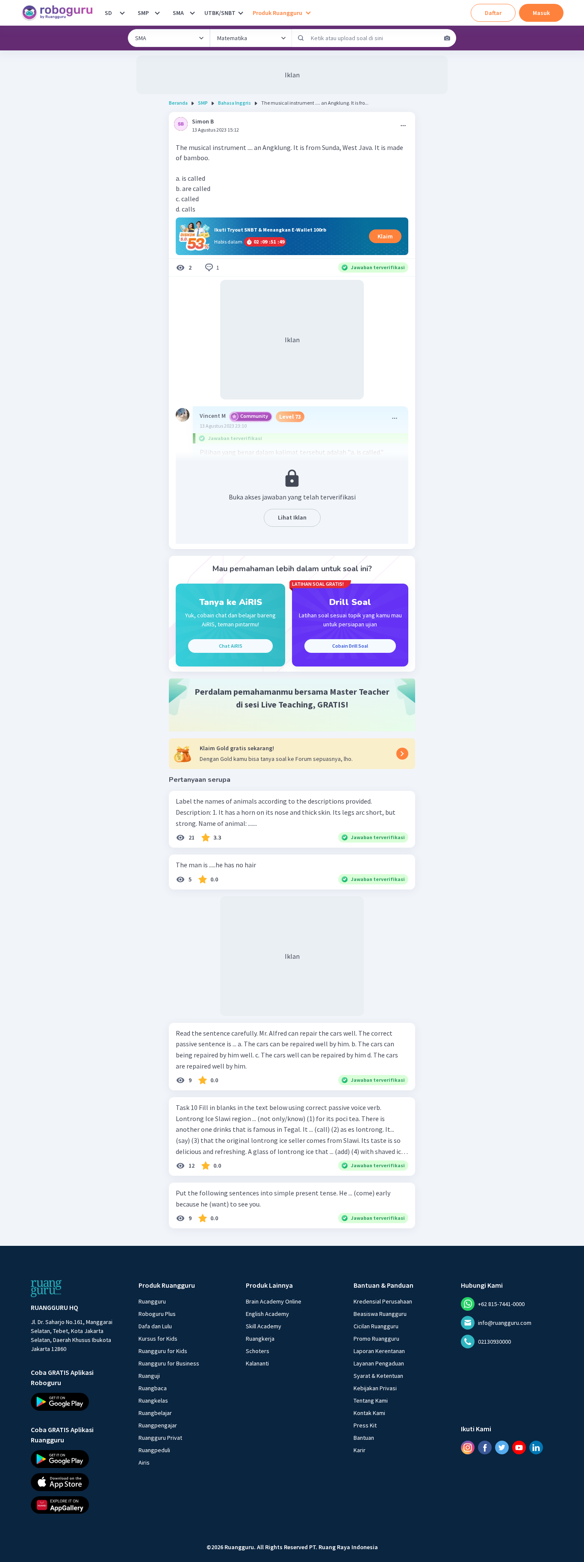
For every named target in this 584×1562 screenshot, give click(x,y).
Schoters (257, 1351)
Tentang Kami (371, 1400)
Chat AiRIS (230, 646)
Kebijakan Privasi (375, 1388)
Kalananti (257, 1363)
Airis (144, 1462)
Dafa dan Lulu (155, 1326)
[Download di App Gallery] (77, 1505)
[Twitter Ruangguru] (502, 1447)
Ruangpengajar (158, 1425)
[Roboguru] (60, 13)
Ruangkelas (153, 1400)
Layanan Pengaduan (379, 1363)
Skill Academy (263, 1326)
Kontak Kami (369, 1413)
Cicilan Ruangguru (376, 1326)
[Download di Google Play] (77, 1402)
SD (108, 13)
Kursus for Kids (158, 1338)
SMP (143, 13)
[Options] (403, 125)
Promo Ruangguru (376, 1338)
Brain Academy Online (273, 1301)
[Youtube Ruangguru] (519, 1447)
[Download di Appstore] (77, 1482)
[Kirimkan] (301, 38)
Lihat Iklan (292, 517)
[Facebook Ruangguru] (485, 1447)
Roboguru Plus (157, 1314)
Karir (360, 1450)
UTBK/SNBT (220, 13)
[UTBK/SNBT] (241, 13)
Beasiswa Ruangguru (380, 1314)
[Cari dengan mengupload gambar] (447, 38)
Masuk (541, 13)
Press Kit (365, 1425)
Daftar (493, 13)
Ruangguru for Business (169, 1363)
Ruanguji (149, 1376)
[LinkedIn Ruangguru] (536, 1447)
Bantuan (364, 1438)
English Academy (267, 1314)
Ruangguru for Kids (163, 1351)
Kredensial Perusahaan (383, 1301)
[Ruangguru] (46, 1288)
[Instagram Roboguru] (468, 1447)
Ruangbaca (153, 1388)
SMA (178, 13)
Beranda (178, 103)
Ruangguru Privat (160, 1438)
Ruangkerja (260, 1338)
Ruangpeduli (154, 1450)
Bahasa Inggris (234, 103)
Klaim (385, 236)
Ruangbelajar (155, 1413)
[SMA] (192, 13)
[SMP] (157, 13)
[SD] (122, 13)
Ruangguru (152, 1301)
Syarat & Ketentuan (378, 1376)
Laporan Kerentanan (379, 1351)
